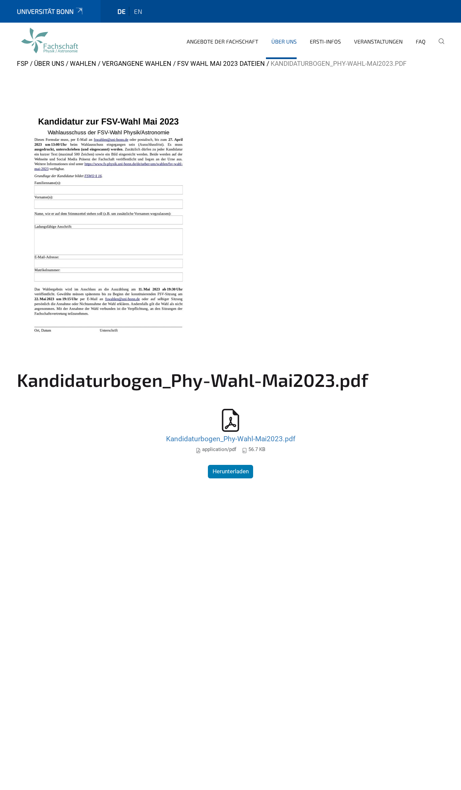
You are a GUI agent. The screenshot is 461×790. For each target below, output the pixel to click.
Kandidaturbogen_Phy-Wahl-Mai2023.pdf (230, 438)
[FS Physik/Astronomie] (49, 40)
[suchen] (438, 46)
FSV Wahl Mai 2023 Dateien (221, 64)
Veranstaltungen (378, 41)
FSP (22, 64)
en (138, 11)
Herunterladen (231, 471)
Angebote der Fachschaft (222, 41)
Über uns (284, 41)
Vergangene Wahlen (136, 64)
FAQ (421, 41)
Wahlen (83, 64)
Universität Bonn (45, 11)
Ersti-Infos (325, 41)
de (121, 11)
